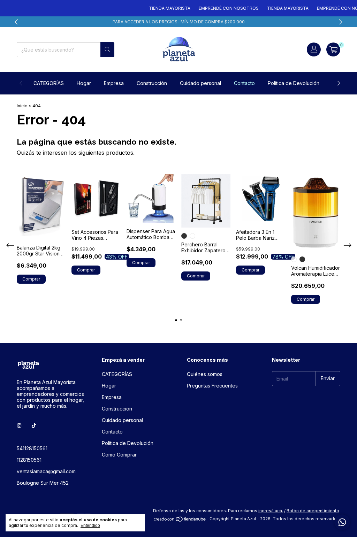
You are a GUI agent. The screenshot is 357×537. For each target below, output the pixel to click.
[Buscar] (107, 49)
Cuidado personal (200, 83)
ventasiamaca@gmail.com (46, 471)
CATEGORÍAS (48, 83)
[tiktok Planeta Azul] (33, 426)
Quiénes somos (204, 374)
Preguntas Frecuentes (212, 386)
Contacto (244, 83)
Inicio (22, 105)
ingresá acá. (270, 510)
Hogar (84, 83)
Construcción (152, 83)
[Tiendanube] (180, 520)
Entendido (90, 525)
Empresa (114, 83)
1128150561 (29, 460)
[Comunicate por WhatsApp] (342, 522)
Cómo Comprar (119, 455)
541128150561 (32, 448)
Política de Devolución (293, 83)
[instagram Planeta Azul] (19, 426)
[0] (333, 49)
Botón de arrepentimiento (313, 510)
